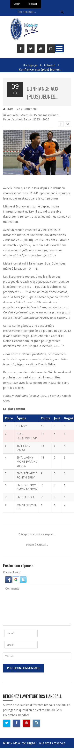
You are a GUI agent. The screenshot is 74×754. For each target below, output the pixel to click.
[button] (9, 579)
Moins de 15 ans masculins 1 (39, 115)
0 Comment (29, 109)
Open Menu (59, 48)
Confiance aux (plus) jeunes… (43, 92)
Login (17, 4)
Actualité (49, 65)
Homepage (30, 65)
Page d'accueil (12, 119)
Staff (10, 109)
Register (32, 4)
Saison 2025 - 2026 (36, 119)
